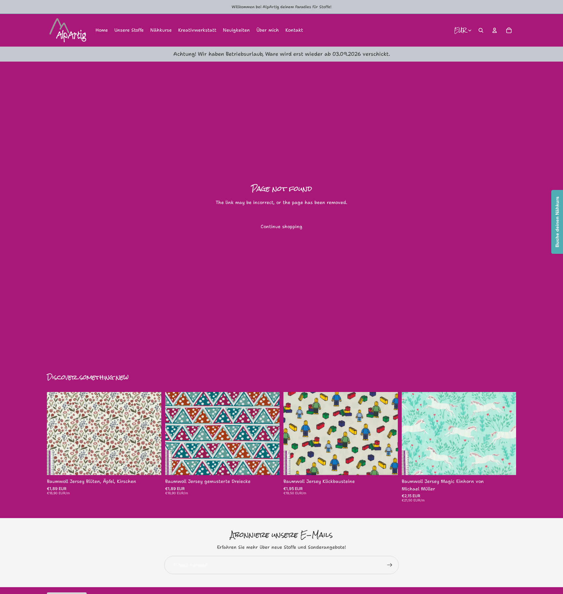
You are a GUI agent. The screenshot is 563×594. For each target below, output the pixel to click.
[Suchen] (481, 30)
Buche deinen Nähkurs (557, 221)
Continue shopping (281, 226)
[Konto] (494, 30)
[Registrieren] (389, 565)
